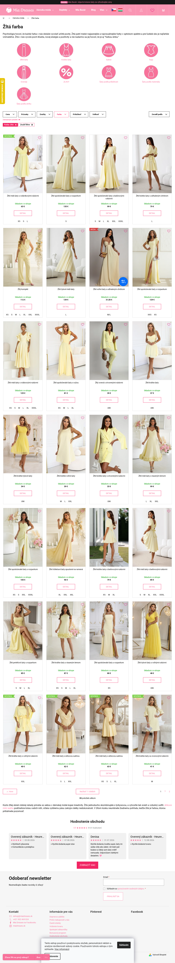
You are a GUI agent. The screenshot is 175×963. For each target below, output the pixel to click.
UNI (109, 408)
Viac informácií (62, 949)
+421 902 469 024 (21, 919)
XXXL (120, 221)
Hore (11, 791)
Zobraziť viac (87, 865)
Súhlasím (124, 945)
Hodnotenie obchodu (87, 821)
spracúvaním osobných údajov (131, 889)
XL (108, 221)
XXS (149, 315)
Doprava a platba (57, 917)
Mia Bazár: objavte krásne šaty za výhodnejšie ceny (86, 2)
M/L (109, 315)
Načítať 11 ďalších (87, 791)
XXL (114, 221)
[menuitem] (45, 9)
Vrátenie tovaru (56, 926)
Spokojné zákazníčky (58, 929)
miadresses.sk (19, 926)
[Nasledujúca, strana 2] (165, 791)
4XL (71, 595)
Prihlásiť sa (113, 896)
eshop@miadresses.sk (22, 916)
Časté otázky (55, 923)
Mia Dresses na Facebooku (24, 922)
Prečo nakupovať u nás (59, 920)
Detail (23, 213)
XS (19, 221)
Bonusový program (58, 933)
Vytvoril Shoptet (159, 955)
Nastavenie (52, 956)
